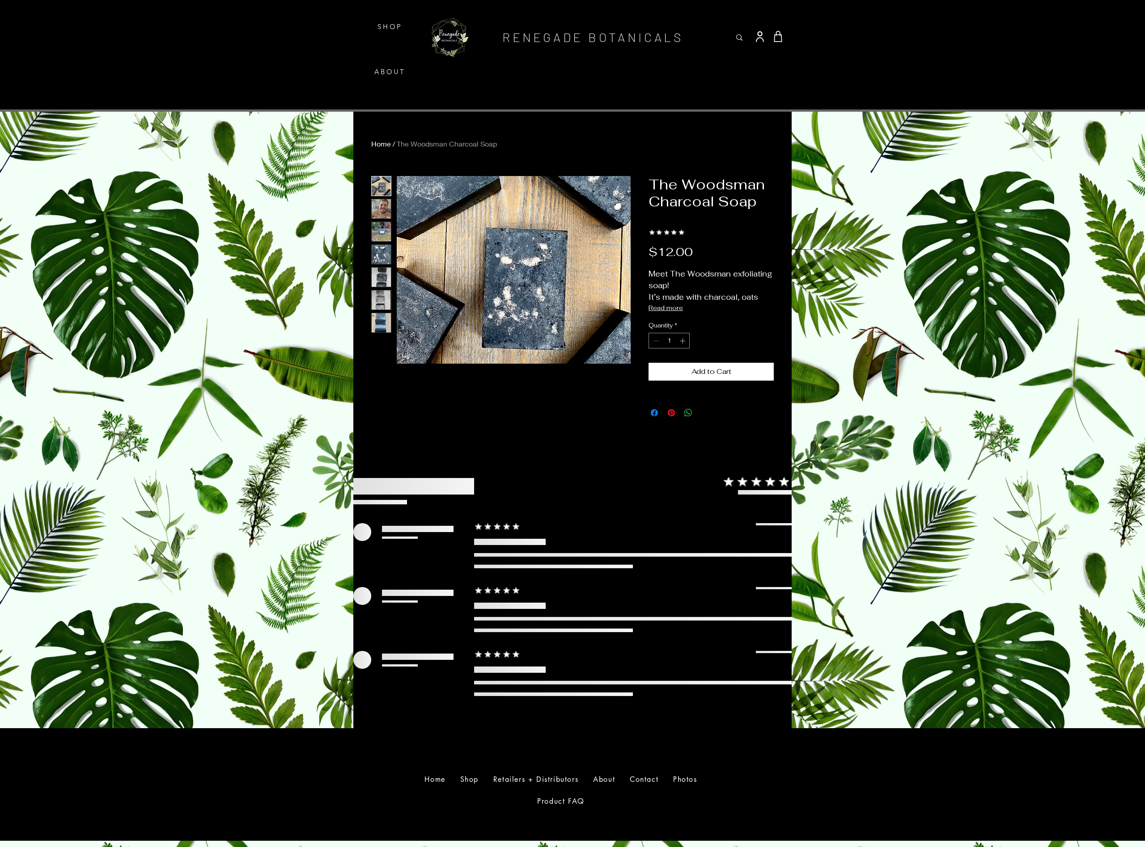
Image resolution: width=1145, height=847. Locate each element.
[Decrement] (655, 340)
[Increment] (683, 340)
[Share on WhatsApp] (688, 412)
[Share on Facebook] (654, 412)
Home (381, 143)
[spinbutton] (669, 340)
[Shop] (777, 36)
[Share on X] (705, 412)
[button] (784, 14)
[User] (760, 36)
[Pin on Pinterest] (671, 412)
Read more (666, 308)
